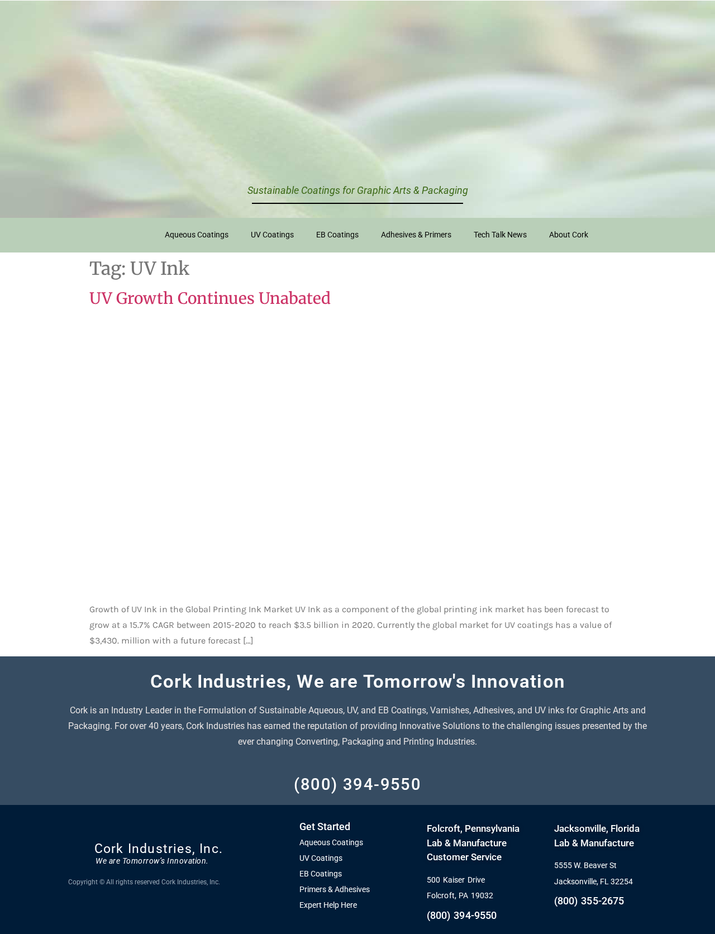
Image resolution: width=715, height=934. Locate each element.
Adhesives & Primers (416, 235)
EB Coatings (337, 235)
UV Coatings (272, 235)
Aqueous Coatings (196, 235)
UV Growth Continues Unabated (210, 298)
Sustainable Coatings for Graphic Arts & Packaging (357, 190)
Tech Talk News (500, 235)
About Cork (568, 235)
